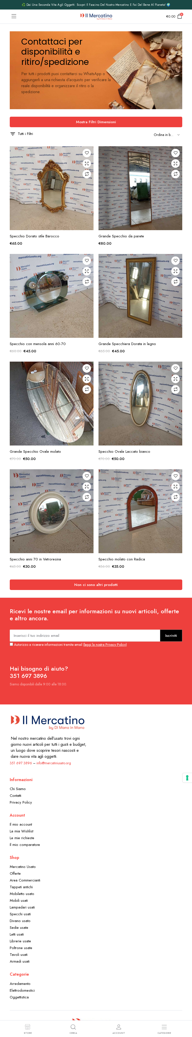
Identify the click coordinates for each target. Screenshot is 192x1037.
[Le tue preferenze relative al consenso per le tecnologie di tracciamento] (187, 778)
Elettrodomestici (22, 990)
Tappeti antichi (21, 887)
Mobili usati (19, 900)
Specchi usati (20, 914)
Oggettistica (19, 997)
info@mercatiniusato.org (53, 763)
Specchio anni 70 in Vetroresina (35, 559)
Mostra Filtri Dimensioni (96, 122)
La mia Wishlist (21, 831)
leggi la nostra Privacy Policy (105, 644)
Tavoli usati (19, 954)
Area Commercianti (25, 880)
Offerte (15, 873)
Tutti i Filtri (25, 133)
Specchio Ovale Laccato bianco (124, 451)
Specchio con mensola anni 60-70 (38, 344)
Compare (86, 174)
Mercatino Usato (23, 866)
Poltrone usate (21, 948)
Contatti (15, 795)
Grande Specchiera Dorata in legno (127, 344)
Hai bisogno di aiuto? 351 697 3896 (39, 672)
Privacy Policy (21, 802)
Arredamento (20, 983)
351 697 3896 (21, 763)
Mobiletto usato (22, 894)
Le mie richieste (22, 838)
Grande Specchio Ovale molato (35, 451)
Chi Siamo (18, 789)
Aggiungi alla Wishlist (86, 153)
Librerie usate (20, 941)
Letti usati (17, 934)
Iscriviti (171, 635)
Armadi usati (20, 961)
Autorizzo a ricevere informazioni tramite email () (70, 644)
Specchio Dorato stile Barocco (34, 236)
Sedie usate (19, 927)
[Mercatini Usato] (96, 16)
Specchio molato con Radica (121, 559)
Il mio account (21, 824)
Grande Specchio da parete (121, 236)
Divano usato (20, 921)
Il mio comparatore (25, 844)
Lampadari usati (22, 907)
